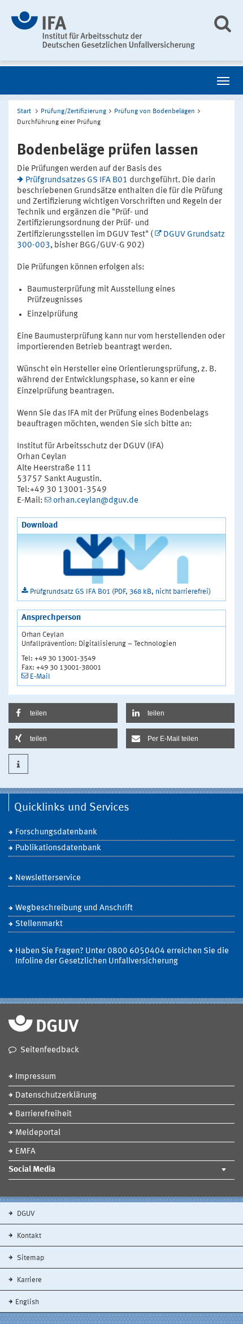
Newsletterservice (48, 878)
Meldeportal (37, 1133)
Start (24, 111)
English (27, 1302)
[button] (63, 713)
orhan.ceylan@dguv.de (95, 500)
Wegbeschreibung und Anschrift (74, 908)
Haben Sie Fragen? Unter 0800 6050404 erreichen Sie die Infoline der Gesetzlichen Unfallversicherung (122, 956)
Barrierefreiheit (43, 1114)
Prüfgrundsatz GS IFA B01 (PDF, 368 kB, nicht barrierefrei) (120, 591)
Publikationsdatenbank (58, 848)
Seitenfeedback (49, 1050)
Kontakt (28, 1236)
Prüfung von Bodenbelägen (154, 111)
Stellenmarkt (39, 924)
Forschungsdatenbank (56, 832)
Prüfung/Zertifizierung (73, 111)
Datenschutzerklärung (56, 1095)
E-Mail (40, 676)
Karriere (28, 1280)
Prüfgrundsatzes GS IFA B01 (76, 180)
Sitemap (29, 1258)
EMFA (25, 1151)
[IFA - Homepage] (103, 30)
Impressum (35, 1077)
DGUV (25, 1214)
